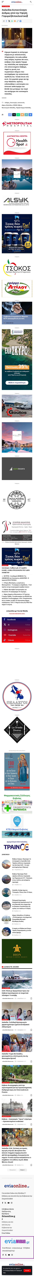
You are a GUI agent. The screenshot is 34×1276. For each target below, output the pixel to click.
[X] (17, 624)
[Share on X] (9, 21)
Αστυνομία (13, 102)
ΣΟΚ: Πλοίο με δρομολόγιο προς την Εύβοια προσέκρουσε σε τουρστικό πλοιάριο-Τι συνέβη (15, 993)
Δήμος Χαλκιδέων (7, 105)
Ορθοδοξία (5, 1051)
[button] (27, 1270)
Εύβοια (20, 105)
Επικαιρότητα (6, 1116)
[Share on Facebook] (6, 21)
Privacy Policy (9, 1270)
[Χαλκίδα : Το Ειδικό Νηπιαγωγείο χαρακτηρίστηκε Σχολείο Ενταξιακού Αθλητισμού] (17, 1011)
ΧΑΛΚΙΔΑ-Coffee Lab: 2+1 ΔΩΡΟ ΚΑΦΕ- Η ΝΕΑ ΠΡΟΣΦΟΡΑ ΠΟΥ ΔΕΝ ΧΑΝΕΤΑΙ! (16, 570)
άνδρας (7, 102)
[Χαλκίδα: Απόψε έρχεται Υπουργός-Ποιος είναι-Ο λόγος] (6, 892)
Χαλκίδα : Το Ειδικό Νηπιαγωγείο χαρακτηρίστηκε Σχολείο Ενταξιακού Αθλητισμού (15, 1024)
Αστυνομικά (5, 6)
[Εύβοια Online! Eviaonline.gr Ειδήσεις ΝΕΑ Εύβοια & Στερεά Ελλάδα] (17, 1)
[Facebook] (17, 619)
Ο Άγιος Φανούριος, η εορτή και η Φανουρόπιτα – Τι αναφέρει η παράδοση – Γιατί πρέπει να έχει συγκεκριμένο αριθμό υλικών (17, 585)
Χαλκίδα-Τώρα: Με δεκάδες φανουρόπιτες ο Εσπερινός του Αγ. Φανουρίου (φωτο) (15, 1056)
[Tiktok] (17, 640)
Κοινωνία (5, 565)
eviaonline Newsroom (7, 998)
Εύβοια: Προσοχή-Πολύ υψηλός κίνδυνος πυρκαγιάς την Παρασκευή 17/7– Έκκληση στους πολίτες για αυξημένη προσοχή (22, 878)
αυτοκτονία (20, 102)
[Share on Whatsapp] (12, 21)
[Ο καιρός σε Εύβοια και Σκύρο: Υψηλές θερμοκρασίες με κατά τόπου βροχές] (6, 931)
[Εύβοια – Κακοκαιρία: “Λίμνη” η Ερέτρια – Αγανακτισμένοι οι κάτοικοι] (17, 1108)
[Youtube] (17, 635)
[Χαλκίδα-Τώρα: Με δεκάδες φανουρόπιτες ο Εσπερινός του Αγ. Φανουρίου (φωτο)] (17, 1043)
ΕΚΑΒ (15, 105)
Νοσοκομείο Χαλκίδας (8, 107)
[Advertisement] (17, 663)
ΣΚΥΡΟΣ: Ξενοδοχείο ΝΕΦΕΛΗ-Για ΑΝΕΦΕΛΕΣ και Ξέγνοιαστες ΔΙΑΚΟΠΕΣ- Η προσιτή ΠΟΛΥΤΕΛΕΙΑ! (15, 578)
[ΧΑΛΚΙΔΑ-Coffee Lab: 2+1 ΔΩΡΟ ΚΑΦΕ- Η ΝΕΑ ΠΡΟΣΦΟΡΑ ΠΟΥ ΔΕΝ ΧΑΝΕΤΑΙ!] (17, 557)
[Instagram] (17, 630)
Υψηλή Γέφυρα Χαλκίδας (23, 107)
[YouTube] (8, 1202)
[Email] (15, 21)
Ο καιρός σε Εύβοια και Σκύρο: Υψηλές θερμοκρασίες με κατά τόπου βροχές (21, 930)
